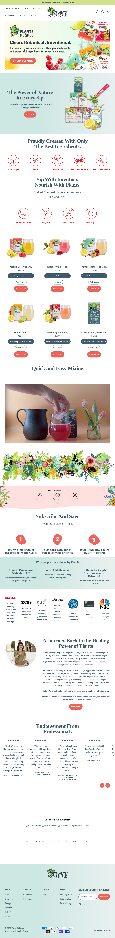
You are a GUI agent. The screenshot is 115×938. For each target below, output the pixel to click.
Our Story (27, 894)
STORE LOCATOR (28, 15)
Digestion (9, 899)
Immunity (9, 907)
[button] (103, 12)
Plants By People (18, 928)
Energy (8, 903)
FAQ (44, 894)
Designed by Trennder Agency (17, 930)
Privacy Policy (65, 903)
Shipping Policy (66, 894)
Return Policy (65, 899)
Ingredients (27, 899)
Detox (7, 894)
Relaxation (9, 911)
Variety (8, 916)
